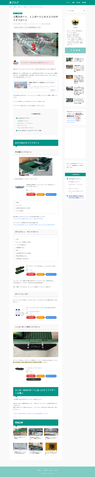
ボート (68, 2)
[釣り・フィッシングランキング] (70, 116)
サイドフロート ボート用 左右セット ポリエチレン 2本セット (41, 267)
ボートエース (39, 23)
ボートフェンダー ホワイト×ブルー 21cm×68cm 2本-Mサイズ (41, 308)
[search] (84, 10)
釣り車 (78, 2)
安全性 (46, 23)
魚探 (73, 2)
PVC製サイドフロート (24, 120)
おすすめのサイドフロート (24, 118)
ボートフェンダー (23, 125)
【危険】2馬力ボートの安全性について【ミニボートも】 (41, 83)
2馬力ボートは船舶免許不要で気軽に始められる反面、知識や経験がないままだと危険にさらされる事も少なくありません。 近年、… (42, 87)
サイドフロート (33, 23)
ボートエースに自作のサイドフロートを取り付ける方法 (28, 218)
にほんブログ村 (71, 118)
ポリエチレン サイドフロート (26, 123)
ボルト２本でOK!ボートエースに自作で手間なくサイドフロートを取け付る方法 (34, 224)
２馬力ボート (26, 23)
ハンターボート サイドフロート (34, 368)
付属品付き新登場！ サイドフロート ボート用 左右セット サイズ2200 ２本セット (40, 185)
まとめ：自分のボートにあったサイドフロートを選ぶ (30, 130)
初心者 (43, 23)
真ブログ (14, 2)
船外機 (84, 2)
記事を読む (53, 90)
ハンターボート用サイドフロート (26, 127)
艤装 (49, 23)
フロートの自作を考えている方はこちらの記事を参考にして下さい (31, 413)
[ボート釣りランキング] (79, 113)
